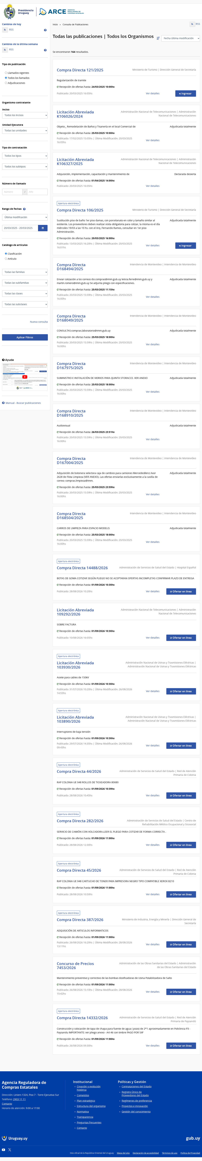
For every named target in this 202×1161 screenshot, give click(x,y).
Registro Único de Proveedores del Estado (135, 1093)
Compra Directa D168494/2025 (71, 266)
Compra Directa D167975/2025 (71, 365)
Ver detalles (153, 93)
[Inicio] (45, 11)
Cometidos (83, 1095)
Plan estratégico (86, 1100)
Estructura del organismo (91, 1106)
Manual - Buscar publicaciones (22, 403)
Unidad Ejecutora (12, 125)
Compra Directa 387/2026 (81, 919)
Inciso (5, 109)
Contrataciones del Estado (137, 1086)
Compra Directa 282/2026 (81, 820)
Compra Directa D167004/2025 (71, 460)
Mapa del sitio (123, 1153)
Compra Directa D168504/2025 (71, 515)
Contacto (7, 1103)
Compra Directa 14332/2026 (83, 1017)
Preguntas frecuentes (89, 1122)
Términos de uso (169, 1153)
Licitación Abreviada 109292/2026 (75, 612)
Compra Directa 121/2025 (81, 69)
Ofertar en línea (184, 591)
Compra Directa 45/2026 (80, 870)
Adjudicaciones (16, 83)
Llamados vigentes (18, 73)
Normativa (83, 1111)
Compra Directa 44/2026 (80, 771)
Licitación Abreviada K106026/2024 (75, 114)
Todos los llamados (18, 78)
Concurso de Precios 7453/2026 (75, 965)
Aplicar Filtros (25, 337)
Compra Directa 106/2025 (81, 210)
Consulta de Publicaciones (75, 24)
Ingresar (188, 93)
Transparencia (85, 1117)
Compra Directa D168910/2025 (71, 413)
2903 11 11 (19, 1099)
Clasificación (15, 254)
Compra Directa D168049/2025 (71, 318)
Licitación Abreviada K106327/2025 (75, 161)
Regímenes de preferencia (137, 1100)
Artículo (12, 259)
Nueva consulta (39, 321)
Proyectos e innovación (135, 1106)
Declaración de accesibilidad (146, 1153)
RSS (11, 29)
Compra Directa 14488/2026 (83, 567)
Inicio (55, 24)
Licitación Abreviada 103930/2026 (75, 664)
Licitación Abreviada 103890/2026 (75, 719)
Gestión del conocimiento (136, 1111)
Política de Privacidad (190, 1153)
